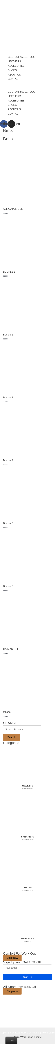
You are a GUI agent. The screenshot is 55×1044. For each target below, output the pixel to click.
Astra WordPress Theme (27, 1037)
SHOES (12, 70)
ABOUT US (14, 74)
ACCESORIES (16, 65)
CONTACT (14, 79)
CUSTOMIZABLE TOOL (21, 57)
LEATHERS (14, 61)
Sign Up (27, 977)
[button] (27, 87)
